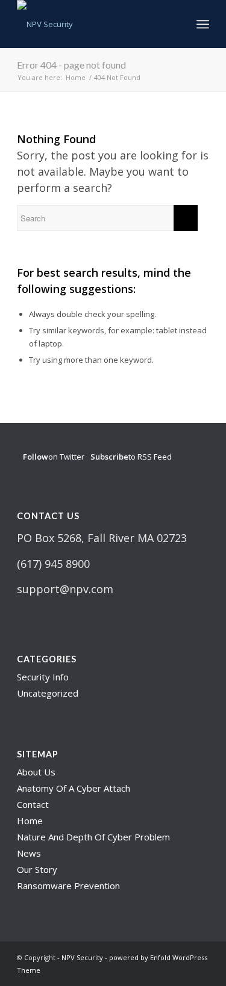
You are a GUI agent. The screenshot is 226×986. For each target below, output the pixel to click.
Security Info (43, 677)
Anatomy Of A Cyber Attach (73, 788)
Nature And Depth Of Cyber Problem (93, 837)
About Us (36, 772)
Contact (33, 804)
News (29, 853)
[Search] (176, 24)
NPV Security (82, 957)
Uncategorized (47, 693)
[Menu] (202, 24)
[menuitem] (176, 24)
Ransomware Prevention (68, 886)
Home (30, 821)
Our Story (37, 869)
